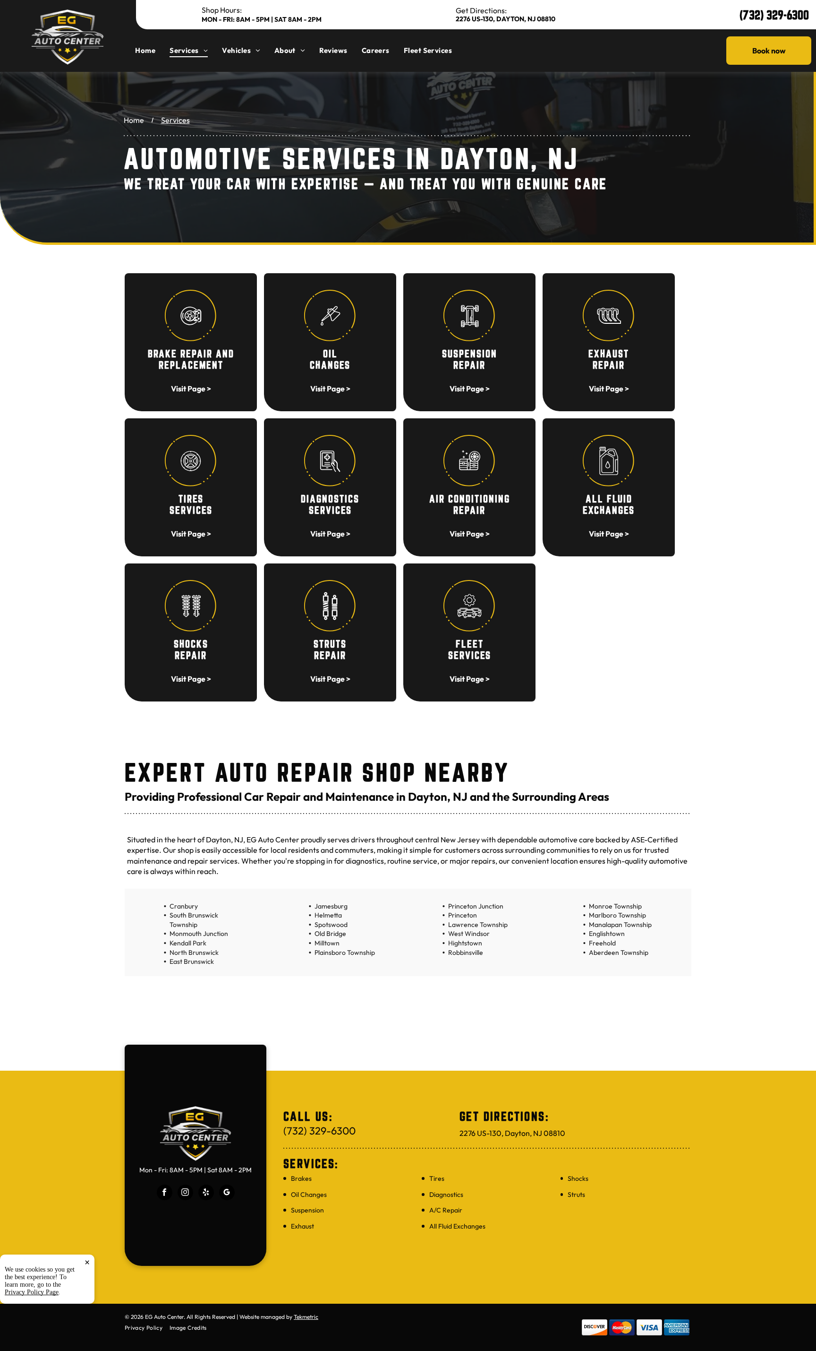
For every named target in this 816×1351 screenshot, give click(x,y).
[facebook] (164, 1194)
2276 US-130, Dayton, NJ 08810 (505, 19)
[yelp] (206, 1194)
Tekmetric (306, 1316)
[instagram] (185, 1194)
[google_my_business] (227, 1194)
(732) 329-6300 (774, 15)
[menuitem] (152, 50)
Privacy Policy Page (32, 1292)
